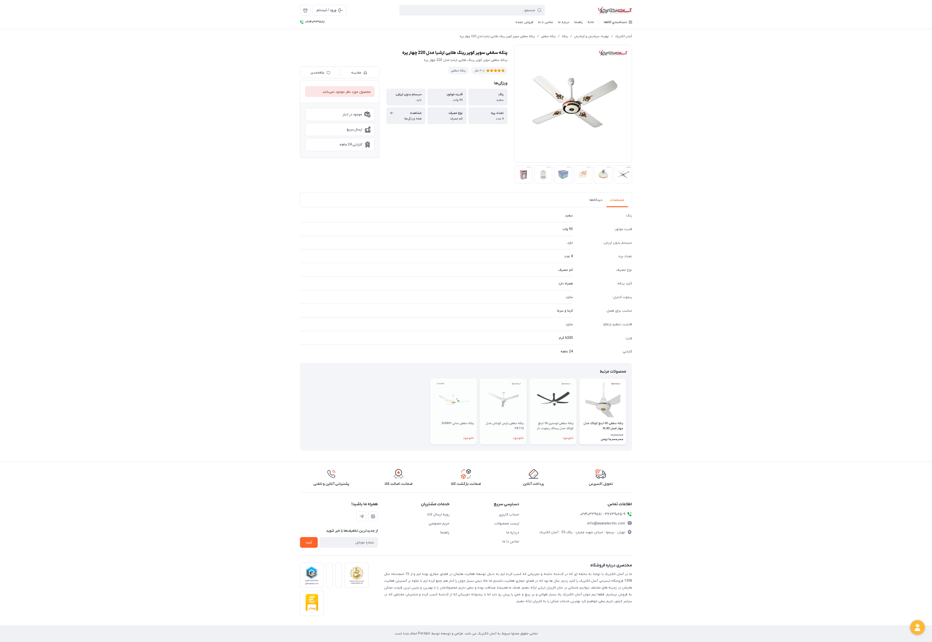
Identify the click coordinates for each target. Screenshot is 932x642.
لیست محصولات (506, 523)
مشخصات (617, 200)
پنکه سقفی (548, 36)
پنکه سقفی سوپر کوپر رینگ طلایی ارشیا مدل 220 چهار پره (497, 36)
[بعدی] (300, 411)
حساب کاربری (509, 514)
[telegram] (361, 516)
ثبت (309, 542)
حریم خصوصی (439, 523)
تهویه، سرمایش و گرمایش (591, 36)
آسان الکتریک (623, 36)
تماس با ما (510, 541)
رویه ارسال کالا (438, 514)
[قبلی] (632, 411)
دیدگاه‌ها (596, 200)
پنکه (565, 36)
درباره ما (512, 532)
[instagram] (373, 516)
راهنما (444, 532)
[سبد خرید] (305, 10)
